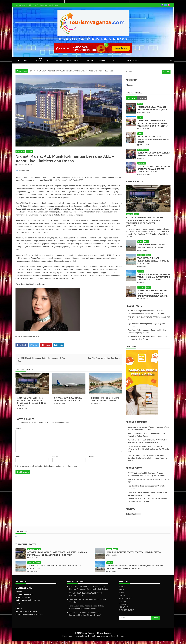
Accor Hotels (22, 337)
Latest (142, 98)
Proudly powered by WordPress (74, 636)
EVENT (48, 60)
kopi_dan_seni (133, 455)
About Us (35, 5)
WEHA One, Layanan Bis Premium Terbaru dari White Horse (153, 139)
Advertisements (53, 5)
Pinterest (46, 345)
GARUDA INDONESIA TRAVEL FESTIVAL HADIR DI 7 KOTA (133, 552)
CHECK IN (20, 151)
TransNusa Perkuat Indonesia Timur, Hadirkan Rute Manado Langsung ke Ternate (153, 277)
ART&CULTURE (73, 60)
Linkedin (59, 345)
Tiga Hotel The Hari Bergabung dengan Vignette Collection (153, 261)
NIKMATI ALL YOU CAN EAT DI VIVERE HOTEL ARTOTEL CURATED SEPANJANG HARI (148, 448)
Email (55, 457)
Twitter (165, 5)
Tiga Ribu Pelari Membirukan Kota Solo (103, 358)
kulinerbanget (133, 446)
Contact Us (43, 5)
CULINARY (102, 60)
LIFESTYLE (116, 60)
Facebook (162, 5)
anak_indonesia (134, 433)
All (27, 337)
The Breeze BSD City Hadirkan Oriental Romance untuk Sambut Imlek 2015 (153, 169)
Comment (20, 428)
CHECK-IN (89, 60)
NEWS (38, 59)
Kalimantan (31, 337)
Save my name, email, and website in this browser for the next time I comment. (47, 466)
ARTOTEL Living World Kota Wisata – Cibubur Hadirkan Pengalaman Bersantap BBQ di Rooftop (145, 220)
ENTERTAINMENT (133, 60)
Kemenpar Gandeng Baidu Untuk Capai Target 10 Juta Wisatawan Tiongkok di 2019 (152, 123)
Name (18, 457)
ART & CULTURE (143, 149)
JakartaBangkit (133, 440)
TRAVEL (27, 60)
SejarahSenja (133, 427)
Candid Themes (117, 636)
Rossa (38, 337)
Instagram (169, 5)
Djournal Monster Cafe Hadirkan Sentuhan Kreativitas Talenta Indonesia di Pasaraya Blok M (147, 457)
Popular (131, 98)
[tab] (131, 98)
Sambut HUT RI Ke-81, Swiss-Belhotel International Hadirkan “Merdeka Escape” (152, 293)
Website (92, 457)
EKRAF (59, 60)
